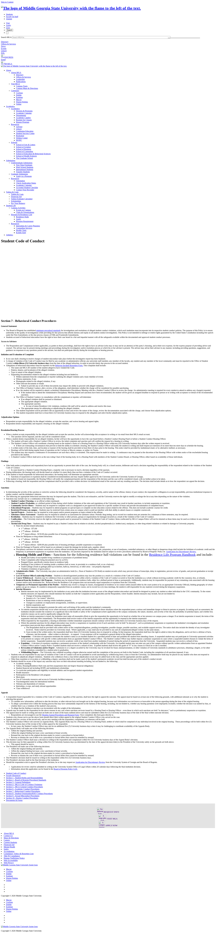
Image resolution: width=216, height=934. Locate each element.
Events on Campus (23, 210)
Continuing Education (24, 131)
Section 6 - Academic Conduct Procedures (22, 789)
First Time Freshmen (24, 165)
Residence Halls (22, 217)
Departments (21, 115)
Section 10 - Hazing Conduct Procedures (22, 798)
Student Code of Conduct (16, 773)
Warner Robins (22, 102)
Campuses (15, 91)
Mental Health (9, 847)
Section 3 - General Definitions (18, 782)
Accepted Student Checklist (27, 187)
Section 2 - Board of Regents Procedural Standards (26, 780)
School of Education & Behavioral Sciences (33, 154)
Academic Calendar (24, 113)
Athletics (9, 235)
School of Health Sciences (26, 156)
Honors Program (22, 122)
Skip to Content (7, 2)
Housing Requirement (24, 221)
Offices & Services (8, 44)
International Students (24, 169)
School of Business (23, 149)
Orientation (20, 181)
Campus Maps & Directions (27, 88)
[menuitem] (110, 87)
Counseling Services (24, 228)
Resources (15, 124)
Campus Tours (22, 86)
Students (9, 14)
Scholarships (16, 201)
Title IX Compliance (12, 856)
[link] (19, 865)
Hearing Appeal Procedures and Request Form (60, 715)
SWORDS (9, 57)
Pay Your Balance (18, 203)
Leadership (20, 79)
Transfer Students (23, 172)
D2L (3, 53)
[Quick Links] (7, 32)
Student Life (11, 206)
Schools (14, 142)
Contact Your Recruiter (25, 190)
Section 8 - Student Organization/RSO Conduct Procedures (29, 793)
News (3, 46)
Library (4, 51)
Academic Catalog (23, 118)
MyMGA (8, 64)
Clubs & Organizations (25, 212)
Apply (8, 25)
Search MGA (6, 37)
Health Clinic (21, 230)
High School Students (24, 167)
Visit (8, 23)
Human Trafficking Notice (14, 858)
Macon (19, 100)
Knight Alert (21, 233)
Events (3, 48)
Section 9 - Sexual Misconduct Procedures (22, 796)
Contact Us (8, 836)
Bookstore (20, 136)
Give (8, 28)
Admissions (10, 160)
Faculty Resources (13, 775)
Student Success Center (25, 133)
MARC (19, 140)
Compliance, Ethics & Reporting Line (19, 854)
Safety (6, 849)
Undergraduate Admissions (21, 163)
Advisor (19, 127)
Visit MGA (15, 84)
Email (3, 59)
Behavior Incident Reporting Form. (69, 365)
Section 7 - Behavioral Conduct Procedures (23, 791)
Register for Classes (24, 120)
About (8, 70)
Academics (10, 106)
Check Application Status (26, 183)
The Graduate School (24, 158)
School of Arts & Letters (25, 145)
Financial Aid (16, 196)
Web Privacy (9, 863)
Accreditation (9, 851)
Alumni (9, 19)
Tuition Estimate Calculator (21, 199)
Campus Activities (18, 208)
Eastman (19, 97)
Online (18, 104)
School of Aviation (23, 147)
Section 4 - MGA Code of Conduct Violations (24, 784)
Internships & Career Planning (28, 226)
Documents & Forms (14, 800)
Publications (21, 82)
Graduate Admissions (19, 174)
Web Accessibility (11, 860)
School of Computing (24, 151)
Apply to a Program (24, 176)
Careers (7, 840)
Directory (4, 42)
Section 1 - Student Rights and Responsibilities (24, 778)
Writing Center (22, 138)
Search (9, 30)
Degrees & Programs (24, 111)
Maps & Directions (11, 838)
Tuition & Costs (12, 192)
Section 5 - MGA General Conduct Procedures (24, 787)
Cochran (19, 93)
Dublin (19, 95)
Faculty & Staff (12, 17)
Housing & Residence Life (21, 215)
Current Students (10, 842)
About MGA (16, 73)
